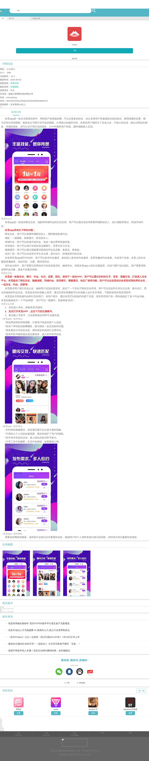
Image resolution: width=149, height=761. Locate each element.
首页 (3, 18)
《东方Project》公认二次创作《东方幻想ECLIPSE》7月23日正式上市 (44, 637)
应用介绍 (16, 112)
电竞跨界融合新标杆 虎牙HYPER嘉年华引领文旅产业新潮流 (38, 623)
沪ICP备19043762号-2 (90, 751)
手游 (46, 733)
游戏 (1, 720)
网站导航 (2, 730)
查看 (19, 713)
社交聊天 (11, 69)
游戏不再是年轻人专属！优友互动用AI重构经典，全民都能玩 (39, 650)
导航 (130, 733)
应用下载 (11, 18)
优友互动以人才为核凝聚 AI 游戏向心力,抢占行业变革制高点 (39, 630)
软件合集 (2, 728)
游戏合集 (18, 735)
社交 (1, 106)
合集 (1, 725)
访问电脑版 (74, 735)
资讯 (1, 723)
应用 (1, 722)
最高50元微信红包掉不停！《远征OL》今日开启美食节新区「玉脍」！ (44, 644)
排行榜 (1, 727)
